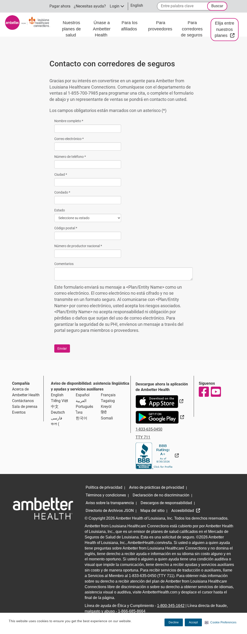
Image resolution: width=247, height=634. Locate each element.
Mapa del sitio (152, 510)
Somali (107, 418)
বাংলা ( (55, 424)
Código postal (65, 228)
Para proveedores (160, 25)
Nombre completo (68, 121)
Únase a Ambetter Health (101, 28)
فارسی (56, 418)
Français (108, 395)
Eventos (19, 412)
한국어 (81, 418)
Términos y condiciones (106, 495)
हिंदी (104, 412)
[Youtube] (215, 391)
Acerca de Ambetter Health (26, 392)
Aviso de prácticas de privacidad (156, 487)
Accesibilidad (183, 510)
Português (84, 406)
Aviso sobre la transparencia (110, 503)
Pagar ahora (59, 6)
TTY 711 (143, 437)
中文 (55, 406)
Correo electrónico (69, 139)
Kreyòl (106, 406)
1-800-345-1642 (171, 606)
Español (82, 395)
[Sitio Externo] (157, 455)
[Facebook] (203, 391)
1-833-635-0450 (149, 429)
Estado (59, 210)
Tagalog (108, 400)
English (57, 395)
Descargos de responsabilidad (166, 503)
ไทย (79, 412)
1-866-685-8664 (131, 611)
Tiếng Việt (59, 400)
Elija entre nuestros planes (227, 29)
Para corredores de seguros (192, 28)
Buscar (217, 6)
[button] (220, 622)
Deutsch (58, 412)
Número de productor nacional (78, 246)
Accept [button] (193, 622)
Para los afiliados (129, 25)
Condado (62, 192)
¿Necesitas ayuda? (90, 6)
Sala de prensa (24, 406)
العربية (81, 400)
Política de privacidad (104, 487)
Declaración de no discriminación (161, 495)
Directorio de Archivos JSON (110, 510)
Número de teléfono (70, 157)
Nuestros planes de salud (71, 28)
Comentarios (64, 264)
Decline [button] (174, 622)
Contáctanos (23, 400)
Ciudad (60, 174)
